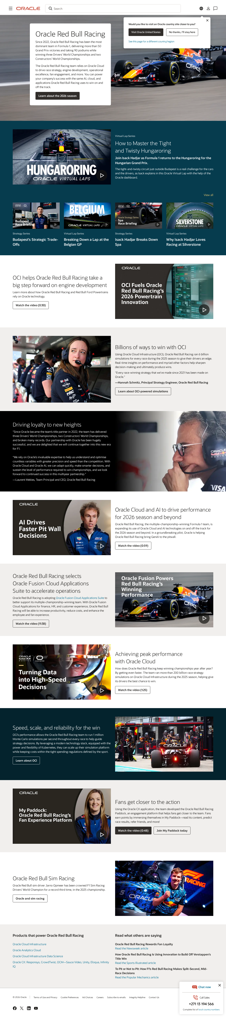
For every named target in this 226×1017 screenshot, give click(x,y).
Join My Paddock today (172, 830)
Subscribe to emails (116, 997)
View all (208, 195)
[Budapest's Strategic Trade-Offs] (36, 216)
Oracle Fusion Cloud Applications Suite (80, 598)
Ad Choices (87, 997)
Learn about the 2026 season (57, 96)
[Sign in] (208, 8)
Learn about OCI (26, 760)
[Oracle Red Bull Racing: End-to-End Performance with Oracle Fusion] (164, 599)
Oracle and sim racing (30, 898)
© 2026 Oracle (19, 997)
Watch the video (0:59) (133, 545)
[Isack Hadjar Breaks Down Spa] (138, 216)
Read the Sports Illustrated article (135, 963)
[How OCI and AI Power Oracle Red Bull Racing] (62, 527)
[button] (10, 8)
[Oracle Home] (28, 8)
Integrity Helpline (137, 997)
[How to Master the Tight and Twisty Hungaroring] (62, 157)
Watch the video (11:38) (31, 623)
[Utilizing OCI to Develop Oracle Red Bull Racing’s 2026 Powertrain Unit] (164, 291)
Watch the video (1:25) (132, 690)
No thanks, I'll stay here (182, 32)
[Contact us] (215, 8)
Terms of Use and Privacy (45, 997)
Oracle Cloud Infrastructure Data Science (38, 956)
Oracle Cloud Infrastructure (29, 944)
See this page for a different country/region (151, 41)
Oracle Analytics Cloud (27, 950)
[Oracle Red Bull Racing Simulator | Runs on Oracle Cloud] (62, 672)
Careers (100, 997)
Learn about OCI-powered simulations (143, 391)
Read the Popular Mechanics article (137, 977)
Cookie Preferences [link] (70, 997)
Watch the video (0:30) (31, 305)
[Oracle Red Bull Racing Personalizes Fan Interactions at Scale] (62, 816)
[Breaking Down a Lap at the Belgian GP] (87, 216)
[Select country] (201, 8)
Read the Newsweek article (131, 948)
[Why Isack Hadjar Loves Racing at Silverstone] (189, 216)
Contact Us (154, 997)
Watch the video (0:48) (133, 830)
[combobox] (113, 8)
